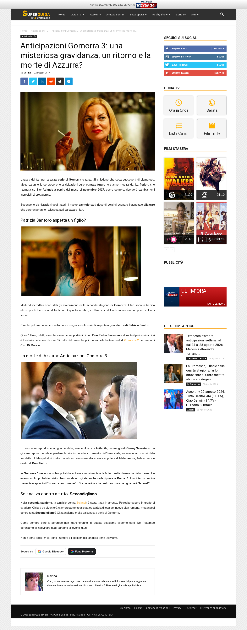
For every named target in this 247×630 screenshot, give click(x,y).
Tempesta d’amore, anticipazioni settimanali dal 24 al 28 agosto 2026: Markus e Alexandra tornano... (205, 345)
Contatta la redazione (158, 608)
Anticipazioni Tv (115, 14)
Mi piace (219, 48)
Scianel (81, 502)
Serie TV (181, 14)
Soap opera (137, 14)
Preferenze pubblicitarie (213, 608)
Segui (220, 56)
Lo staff (138, 608)
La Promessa (193, 384)
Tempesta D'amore (196, 358)
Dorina (27, 72)
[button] (222, 15)
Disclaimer (190, 608)
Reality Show (159, 14)
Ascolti (190, 409)
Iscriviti (219, 72)
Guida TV (76, 14)
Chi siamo (125, 608)
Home (61, 14)
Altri (193, 14)
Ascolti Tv (95, 14)
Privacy (177, 608)
